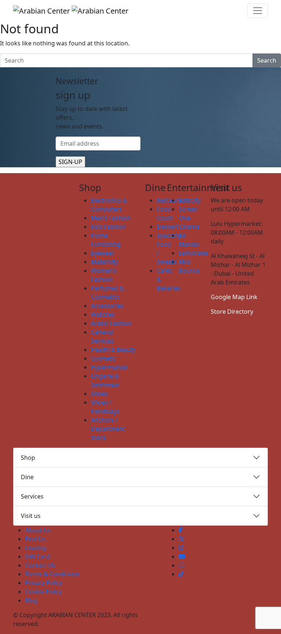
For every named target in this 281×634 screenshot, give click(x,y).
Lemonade (193, 253)
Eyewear (102, 253)
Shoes (99, 393)
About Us (37, 530)
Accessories (107, 306)
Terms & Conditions (52, 574)
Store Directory (232, 311)
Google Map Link (234, 297)
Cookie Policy (43, 592)
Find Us (35, 539)
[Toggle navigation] (257, 10)
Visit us (31, 516)
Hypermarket (109, 367)
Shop (28, 458)
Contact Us (40, 565)
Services (32, 496)
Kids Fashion (108, 227)
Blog (31, 600)
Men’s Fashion (110, 218)
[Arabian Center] (70, 10)
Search (266, 60)
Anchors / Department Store (108, 428)
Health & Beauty (113, 350)
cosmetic (103, 358)
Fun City (190, 200)
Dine (27, 477)
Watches (103, 314)
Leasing (35, 548)
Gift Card (37, 556)
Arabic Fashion (111, 323)
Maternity (104, 262)
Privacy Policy (43, 583)
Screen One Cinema (189, 218)
